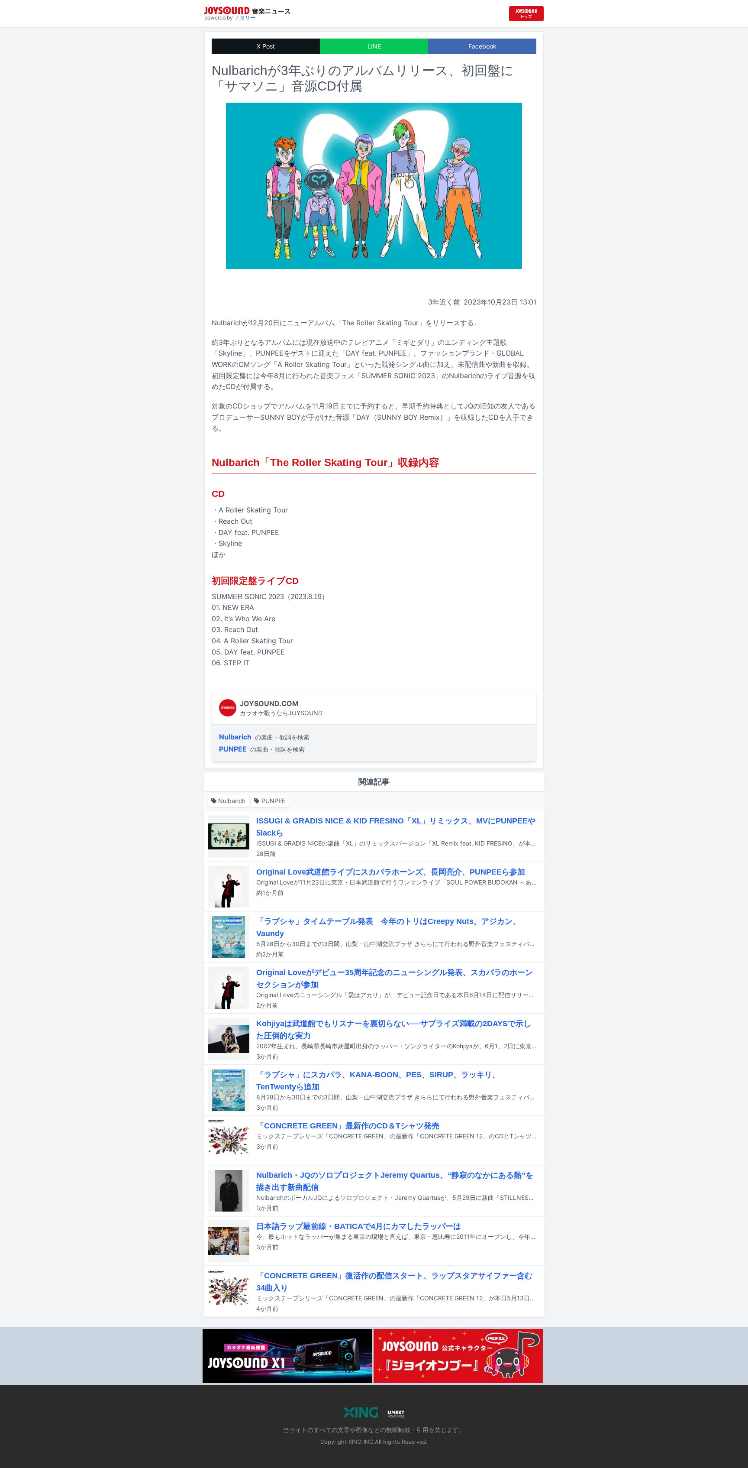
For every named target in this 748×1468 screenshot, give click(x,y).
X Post (266, 46)
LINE (374, 46)
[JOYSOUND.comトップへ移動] (526, 13)
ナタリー (245, 17)
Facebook (482, 46)
